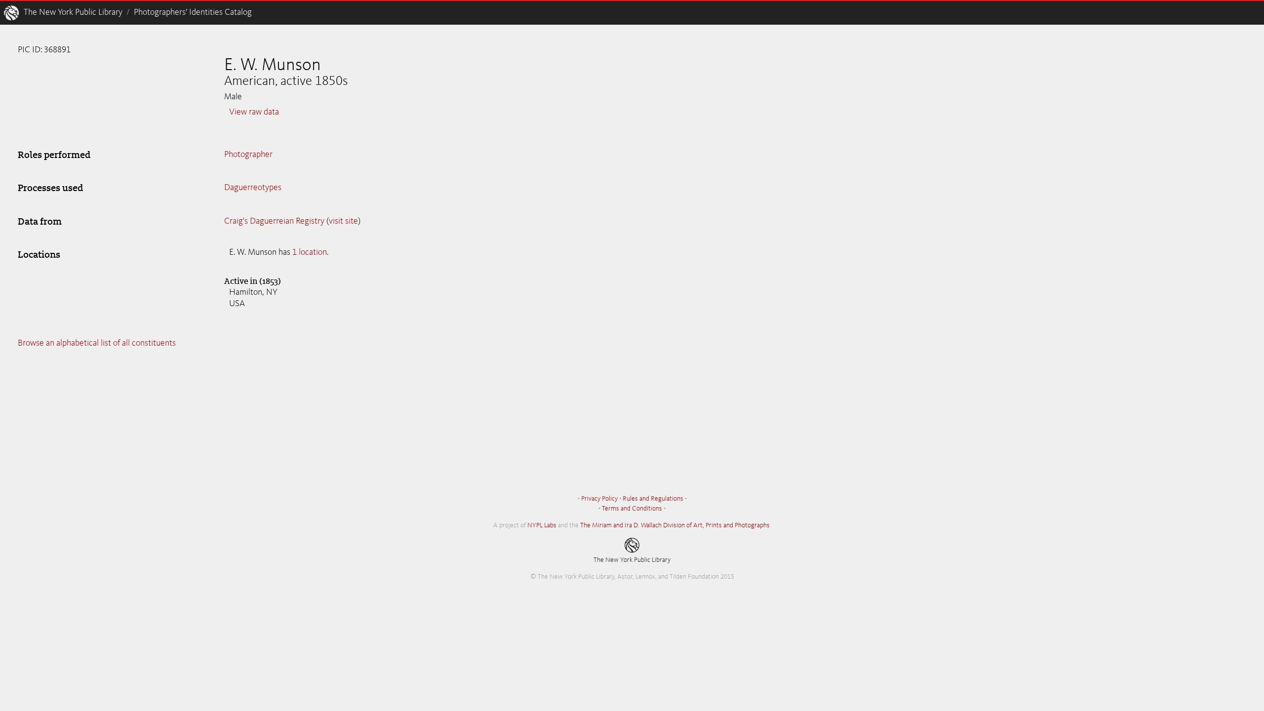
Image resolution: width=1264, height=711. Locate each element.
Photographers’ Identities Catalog (193, 12)
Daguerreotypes (252, 187)
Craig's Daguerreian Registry (274, 221)
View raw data (254, 112)
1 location (309, 252)
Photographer (248, 154)
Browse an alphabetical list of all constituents (97, 343)
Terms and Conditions (632, 508)
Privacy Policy (599, 498)
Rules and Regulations (653, 498)
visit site (343, 221)
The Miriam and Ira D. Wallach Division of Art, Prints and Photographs (675, 525)
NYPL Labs (541, 525)
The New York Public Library (73, 12)
